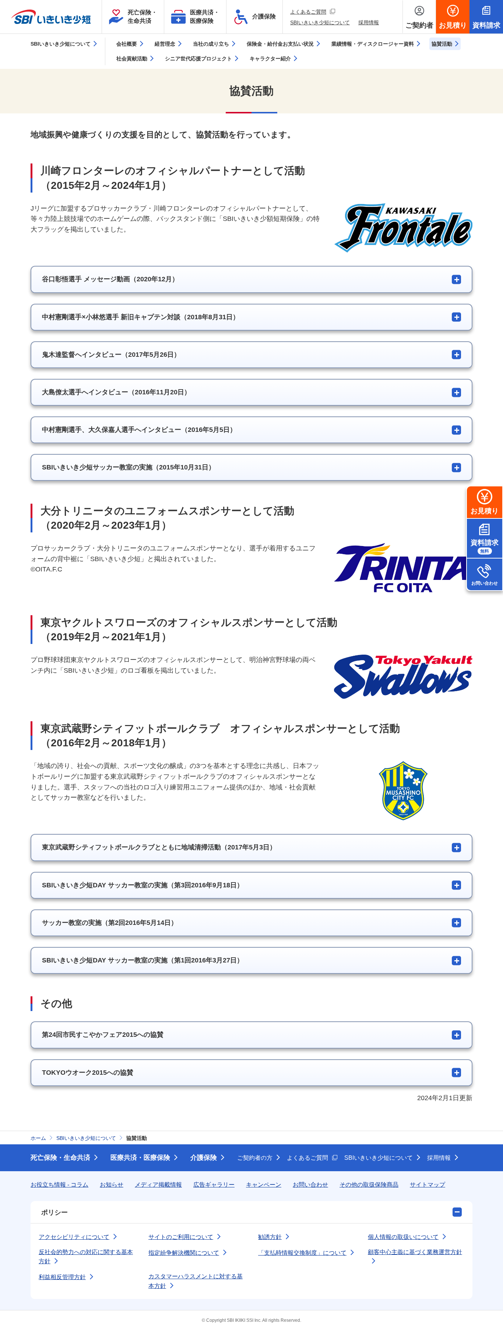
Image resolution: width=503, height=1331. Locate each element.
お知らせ (111, 1185)
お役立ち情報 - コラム (59, 1185)
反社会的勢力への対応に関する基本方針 (86, 1257)
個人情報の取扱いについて (403, 1237)
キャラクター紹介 (270, 58)
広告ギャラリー (214, 1185)
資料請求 (485, 546)
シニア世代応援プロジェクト (198, 58)
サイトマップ (427, 1185)
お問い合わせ (484, 583)
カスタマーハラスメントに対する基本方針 (195, 1281)
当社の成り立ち (211, 44)
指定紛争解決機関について (183, 1253)
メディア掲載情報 (158, 1185)
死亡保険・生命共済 (60, 1157)
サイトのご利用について (180, 1237)
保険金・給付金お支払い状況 (280, 44)
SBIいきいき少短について (320, 22)
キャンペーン (263, 1185)
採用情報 (368, 22)
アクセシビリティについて (74, 1237)
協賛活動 (442, 44)
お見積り (485, 511)
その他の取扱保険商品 (369, 1185)
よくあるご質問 (312, 11)
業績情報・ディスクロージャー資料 (372, 44)
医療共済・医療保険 (140, 1157)
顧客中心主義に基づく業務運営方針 (415, 1252)
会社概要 (126, 44)
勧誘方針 (270, 1237)
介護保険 (203, 1157)
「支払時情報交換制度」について (302, 1253)
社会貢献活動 (131, 58)
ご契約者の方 (254, 1158)
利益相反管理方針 (62, 1277)
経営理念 (165, 44)
